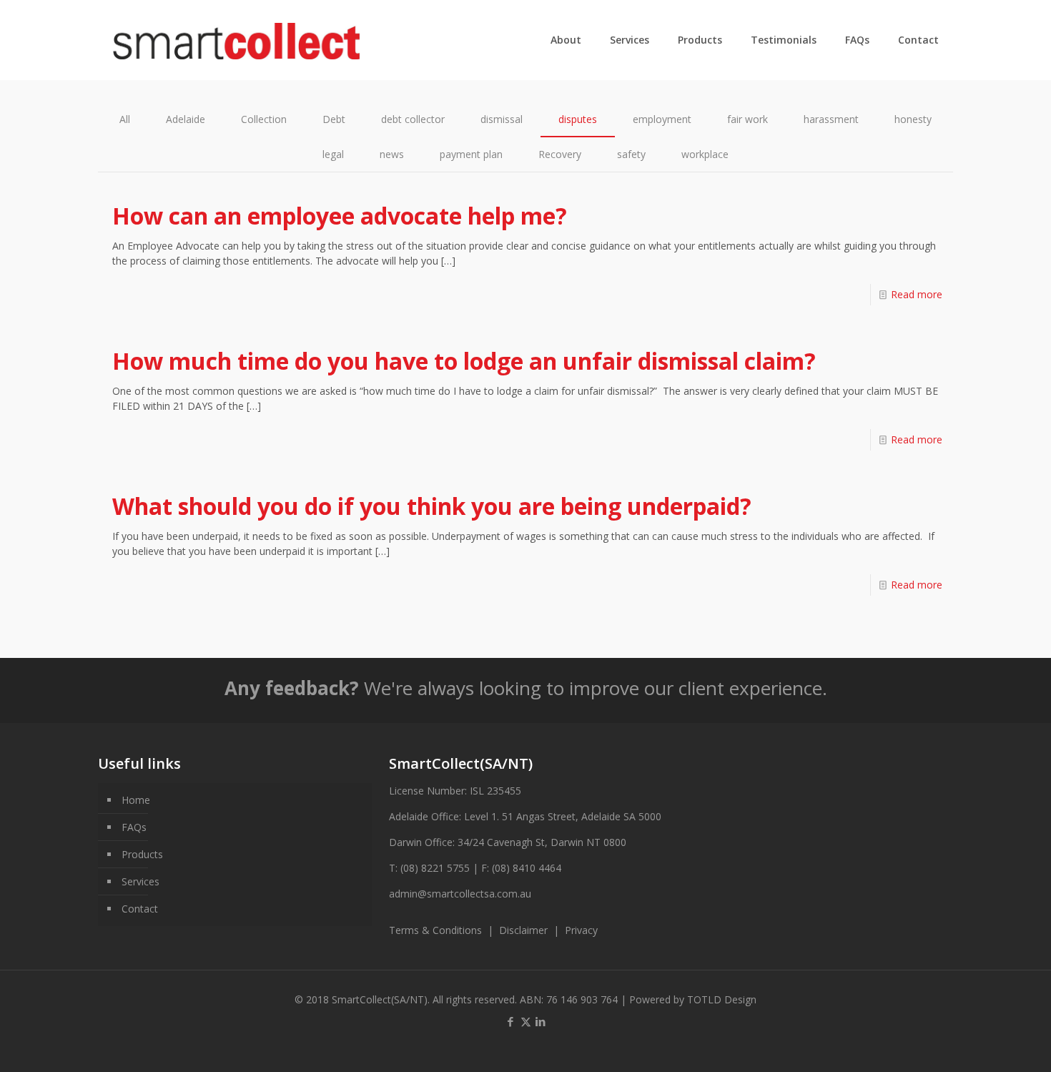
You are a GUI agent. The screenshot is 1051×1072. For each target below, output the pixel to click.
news (392, 154)
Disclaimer (526, 930)
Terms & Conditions (435, 930)
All (124, 119)
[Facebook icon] (510, 1021)
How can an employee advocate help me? (339, 215)
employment (662, 119)
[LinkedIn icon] (541, 1021)
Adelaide (185, 119)
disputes (577, 119)
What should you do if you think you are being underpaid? (431, 506)
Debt (333, 119)
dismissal (501, 119)
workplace (705, 154)
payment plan (471, 154)
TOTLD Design (721, 999)
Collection (264, 119)
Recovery (559, 154)
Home (136, 800)
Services (140, 881)
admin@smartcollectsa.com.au (460, 893)
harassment (831, 119)
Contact (140, 908)
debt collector (413, 119)
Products (142, 854)
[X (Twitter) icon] (525, 1021)
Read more (916, 294)
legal (333, 154)
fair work (747, 119)
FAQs (134, 827)
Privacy (581, 930)
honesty (913, 119)
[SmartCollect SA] (236, 39)
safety (631, 154)
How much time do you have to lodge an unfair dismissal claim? (464, 360)
